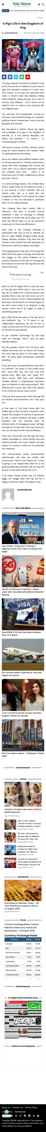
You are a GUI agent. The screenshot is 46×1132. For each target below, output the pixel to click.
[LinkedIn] (10, 77)
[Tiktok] (20, 1116)
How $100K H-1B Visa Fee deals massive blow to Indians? (21, 633)
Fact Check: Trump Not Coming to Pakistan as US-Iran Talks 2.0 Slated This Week (22, 549)
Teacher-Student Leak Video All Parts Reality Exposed (22, 811)
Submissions (20, 1112)
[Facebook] (4, 77)
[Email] (27, 77)
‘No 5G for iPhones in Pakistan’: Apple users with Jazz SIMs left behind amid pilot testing (23, 592)
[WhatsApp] (22, 77)
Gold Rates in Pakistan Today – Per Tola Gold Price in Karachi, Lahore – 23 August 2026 (21, 906)
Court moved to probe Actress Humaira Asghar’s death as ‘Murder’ (21, 714)
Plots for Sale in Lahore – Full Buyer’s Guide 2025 (23, 754)
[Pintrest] (25, 1116)
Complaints (7, 1112)
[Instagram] (16, 1116)
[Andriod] (34, 1116)
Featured (40, 18)
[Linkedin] (29, 1116)
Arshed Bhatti (11, 33)
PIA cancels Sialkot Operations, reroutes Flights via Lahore (22, 674)
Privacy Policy (31, 1107)
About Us (6, 1107)
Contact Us (18, 1107)
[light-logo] (22, 4)
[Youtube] (12, 1116)
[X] (16, 77)
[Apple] (38, 1116)
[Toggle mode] (39, 4)
